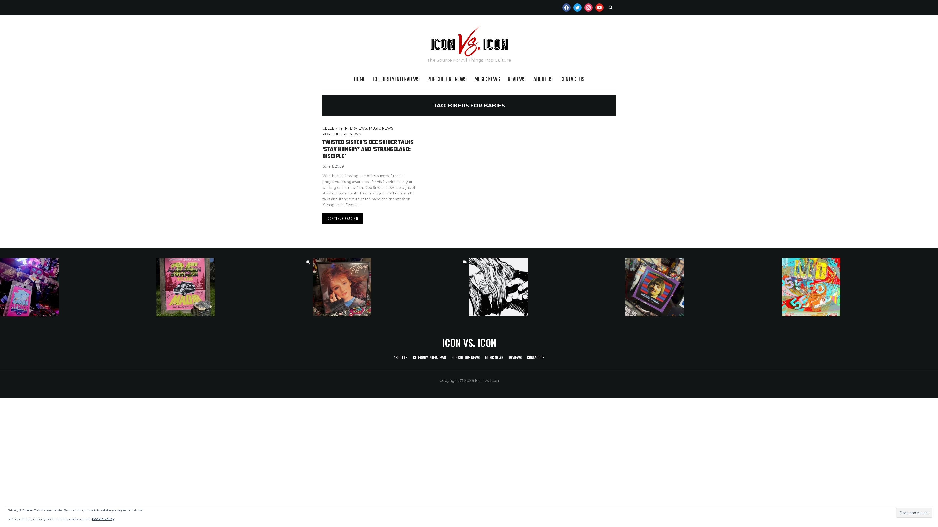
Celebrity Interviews (396, 79)
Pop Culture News (447, 79)
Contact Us (572, 79)
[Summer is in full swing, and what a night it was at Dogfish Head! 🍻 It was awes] (234, 287)
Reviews (517, 79)
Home (359, 79)
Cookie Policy (103, 519)
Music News (487, 79)
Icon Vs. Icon (469, 342)
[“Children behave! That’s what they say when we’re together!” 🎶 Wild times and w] (391, 287)
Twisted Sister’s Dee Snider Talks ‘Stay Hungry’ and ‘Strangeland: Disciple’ (368, 149)
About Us (543, 79)
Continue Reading (342, 218)
